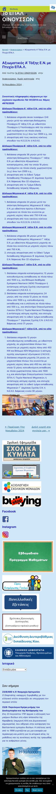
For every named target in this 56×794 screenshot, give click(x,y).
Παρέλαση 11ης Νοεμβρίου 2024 (15, 429)
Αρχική (5, 49)
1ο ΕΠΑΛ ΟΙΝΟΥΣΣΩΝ (18, 16)
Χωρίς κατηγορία (25, 78)
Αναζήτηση (49, 38)
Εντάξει (19, 790)
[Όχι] (52, 784)
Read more (37, 790)
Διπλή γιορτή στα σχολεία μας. (41, 429)
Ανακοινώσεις (16, 49)
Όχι (27, 790)
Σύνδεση (14, 9)
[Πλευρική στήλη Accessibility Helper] (53, 7)
